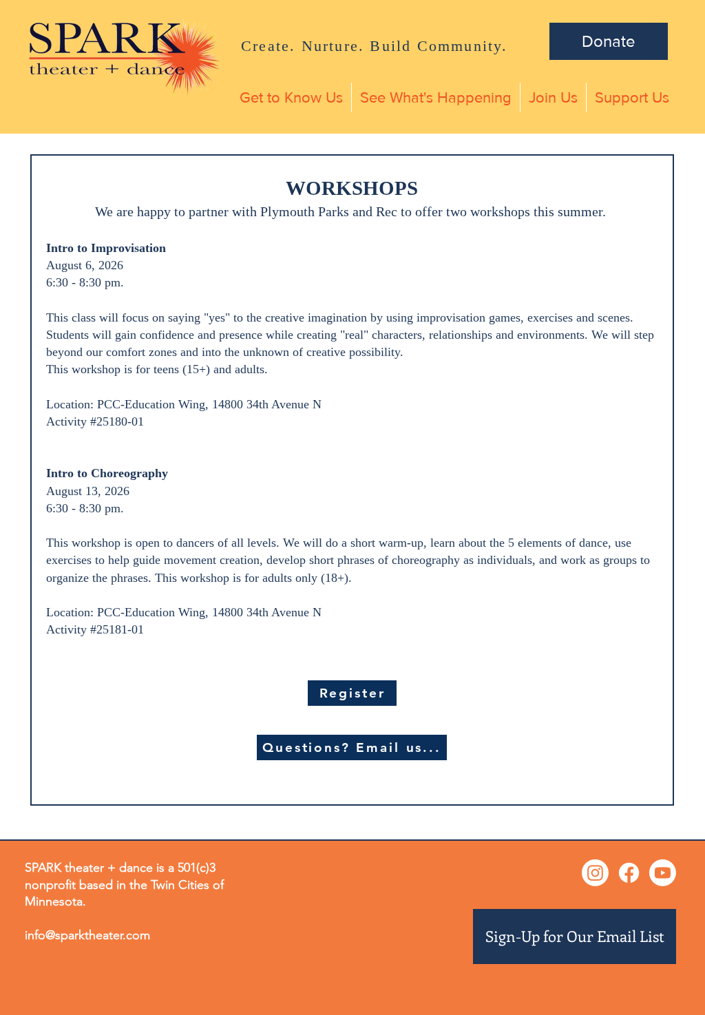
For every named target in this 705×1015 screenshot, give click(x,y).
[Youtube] (662, 872)
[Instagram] (595, 872)
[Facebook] (628, 872)
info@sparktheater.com (87, 935)
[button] (291, 97)
